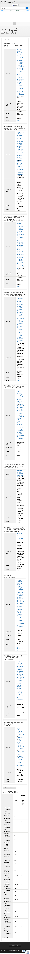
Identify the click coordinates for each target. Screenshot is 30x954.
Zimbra (6, 1)
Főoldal (2, 1)
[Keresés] (27, 8)
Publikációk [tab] (6, 39)
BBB (14, 1)
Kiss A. (19, 751)
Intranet (25, 1)
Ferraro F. (19, 132)
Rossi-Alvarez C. (19, 426)
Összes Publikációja (9, 787)
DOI (18, 120)
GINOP (9, 2)
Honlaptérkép (15, 945)
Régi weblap (15, 2)
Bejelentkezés (4, 2)
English (16, 5)
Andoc (18, 1)
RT (21, 1)
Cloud (11, 1)
